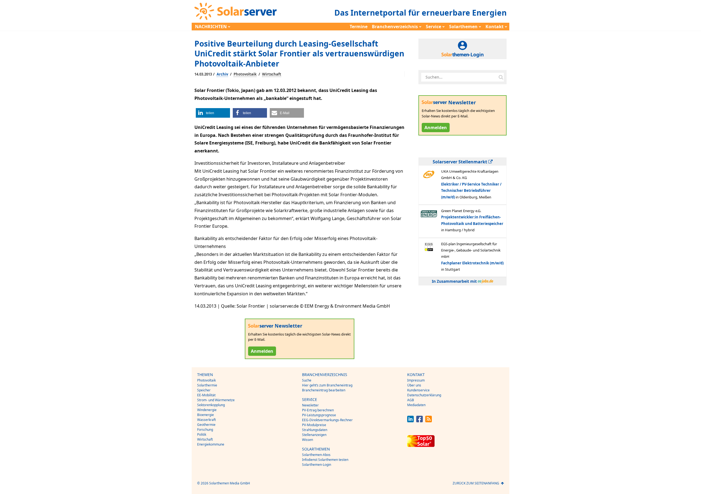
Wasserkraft (206, 419)
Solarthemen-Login (316, 464)
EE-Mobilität (206, 395)
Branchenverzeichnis (395, 27)
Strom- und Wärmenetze (216, 400)
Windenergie (207, 410)
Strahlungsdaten (314, 429)
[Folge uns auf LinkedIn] (410, 420)
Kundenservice (418, 390)
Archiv (222, 74)
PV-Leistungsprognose (319, 415)
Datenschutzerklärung (424, 395)
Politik (201, 434)
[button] (213, 113)
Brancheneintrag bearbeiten (323, 390)
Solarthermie (207, 385)
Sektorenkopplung (211, 405)
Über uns (414, 385)
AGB (410, 400)
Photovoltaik (245, 74)
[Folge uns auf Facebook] (419, 420)
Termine (358, 27)
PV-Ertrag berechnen (318, 410)
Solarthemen (463, 27)
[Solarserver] (235, 11)
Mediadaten (416, 405)
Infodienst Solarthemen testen (325, 459)
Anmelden (262, 351)
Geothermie (206, 424)
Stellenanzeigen (314, 434)
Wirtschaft (271, 74)
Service (433, 27)
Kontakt (494, 27)
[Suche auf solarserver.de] (501, 77)
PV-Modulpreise (314, 425)
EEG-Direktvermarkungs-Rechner (327, 420)
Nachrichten (211, 27)
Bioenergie (205, 414)
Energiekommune (210, 444)
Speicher (204, 390)
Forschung (205, 429)
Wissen (307, 439)
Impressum (416, 380)
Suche (306, 380)
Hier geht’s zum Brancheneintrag (327, 385)
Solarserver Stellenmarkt (460, 162)
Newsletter (310, 405)
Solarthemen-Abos (316, 454)
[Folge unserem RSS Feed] (428, 420)
